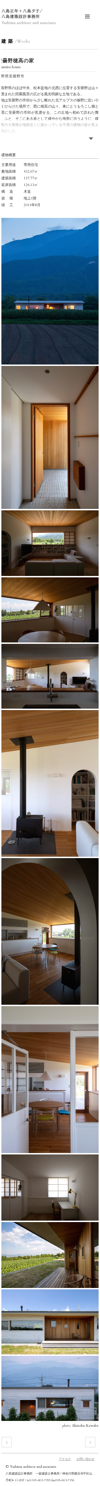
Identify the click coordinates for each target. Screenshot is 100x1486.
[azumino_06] (50, 783)
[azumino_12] (50, 1388)
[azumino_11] (50, 1321)
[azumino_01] (50, 291)
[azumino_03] (50, 543)
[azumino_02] (50, 437)
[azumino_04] (50, 609)
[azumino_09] (50, 1187)
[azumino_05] (50, 676)
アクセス (65, 1459)
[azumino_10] (50, 1255)
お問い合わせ (85, 1459)
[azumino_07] (50, 931)
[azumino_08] (50, 1079)
